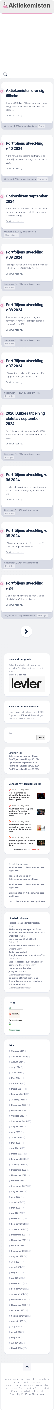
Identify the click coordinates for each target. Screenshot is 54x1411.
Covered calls (11, 235)
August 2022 (17, 1191)
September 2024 (19, 1056)
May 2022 (15, 1208)
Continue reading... (15, 115)
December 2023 (18, 1105)
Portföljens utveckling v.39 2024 (24, 766)
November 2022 (18, 1175)
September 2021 (19, 1251)
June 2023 (16, 1137)
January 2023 (17, 1164)
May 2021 (15, 1272)
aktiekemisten (30, 126)
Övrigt (41, 126)
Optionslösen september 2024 (23, 762)
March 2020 (16, 1348)
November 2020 (18, 1305)
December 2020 (18, 1299)
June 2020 (16, 1332)
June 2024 (16, 1072)
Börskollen (35, 849)
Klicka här (21, 675)
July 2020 (15, 1327)
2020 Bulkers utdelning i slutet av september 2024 (26, 418)
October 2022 (17, 1181)
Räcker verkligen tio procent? (23, 929)
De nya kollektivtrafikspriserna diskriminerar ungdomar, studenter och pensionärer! (26, 981)
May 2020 (15, 1337)
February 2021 (18, 1289)
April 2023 (16, 1148)
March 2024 (16, 1089)
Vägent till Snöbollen (18, 876)
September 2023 (19, 1121)
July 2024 (15, 1067)
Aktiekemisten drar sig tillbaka (23, 756)
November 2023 (18, 1110)
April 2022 (16, 1213)
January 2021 (17, 1294)
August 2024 (17, 1062)
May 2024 (15, 1078)
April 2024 (16, 1083)
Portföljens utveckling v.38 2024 (24, 769)
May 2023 (15, 1143)
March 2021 (16, 1283)
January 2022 (17, 1229)
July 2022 (15, 1197)
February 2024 (18, 1094)
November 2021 (18, 1240)
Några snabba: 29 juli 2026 (21, 939)
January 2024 (17, 1100)
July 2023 (15, 1132)
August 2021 (17, 1256)
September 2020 (19, 1316)
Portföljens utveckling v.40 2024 (24, 759)
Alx (42, 1394)
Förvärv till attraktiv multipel (22, 945)
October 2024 (17, 1051)
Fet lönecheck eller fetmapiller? (24, 932)
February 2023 (18, 1159)
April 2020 (16, 1343)
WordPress (26, 1394)
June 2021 (16, 1267)
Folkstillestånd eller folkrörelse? (24, 923)
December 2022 (18, 1170)
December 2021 (18, 1235)
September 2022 (19, 1186)
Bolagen (9, 457)
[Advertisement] (27, 42)
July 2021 (15, 1262)
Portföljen (42, 179)
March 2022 (16, 1218)
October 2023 (17, 1116)
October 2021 (17, 1245)
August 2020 (17, 1321)
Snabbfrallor (15, 936)
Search (12, 733)
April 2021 (16, 1278)
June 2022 (16, 1202)
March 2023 (16, 1154)
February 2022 (18, 1224)
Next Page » (26, 631)
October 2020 (17, 1310)
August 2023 (17, 1127)
